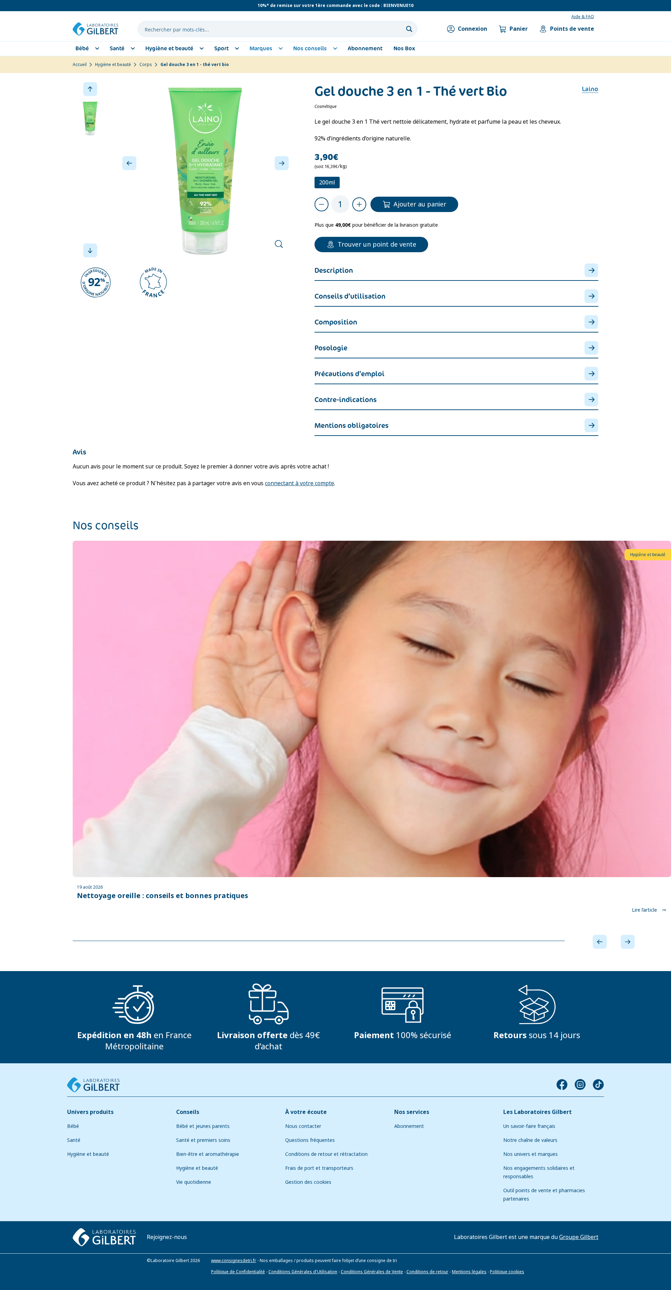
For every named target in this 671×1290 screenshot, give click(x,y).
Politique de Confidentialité (238, 1272)
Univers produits (90, 1112)
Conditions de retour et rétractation (326, 1154)
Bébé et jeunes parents (203, 1126)
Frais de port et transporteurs (319, 1168)
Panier (519, 29)
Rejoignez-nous (167, 1237)
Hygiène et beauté (113, 64)
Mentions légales (469, 1272)
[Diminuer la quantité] (322, 204)
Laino (590, 89)
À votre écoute (306, 1112)
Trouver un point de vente (377, 244)
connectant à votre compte (299, 483)
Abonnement (409, 1126)
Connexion (472, 29)
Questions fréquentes (310, 1140)
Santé (73, 1140)
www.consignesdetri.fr (233, 1261)
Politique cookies (507, 1272)
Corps (145, 64)
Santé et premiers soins (203, 1140)
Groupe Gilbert (578, 1237)
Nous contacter (303, 1126)
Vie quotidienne (193, 1182)
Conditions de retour (427, 1272)
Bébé (73, 1126)
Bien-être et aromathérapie (207, 1154)
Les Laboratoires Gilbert (537, 1112)
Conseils (187, 1112)
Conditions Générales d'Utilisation (302, 1272)
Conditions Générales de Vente (372, 1272)
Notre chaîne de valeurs (530, 1140)
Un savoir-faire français (529, 1126)
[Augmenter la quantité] (359, 204)
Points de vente (572, 29)
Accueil (80, 64)
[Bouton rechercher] (409, 29)
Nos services (411, 1112)
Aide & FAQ (582, 17)
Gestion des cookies (308, 1182)
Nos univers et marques (530, 1154)
